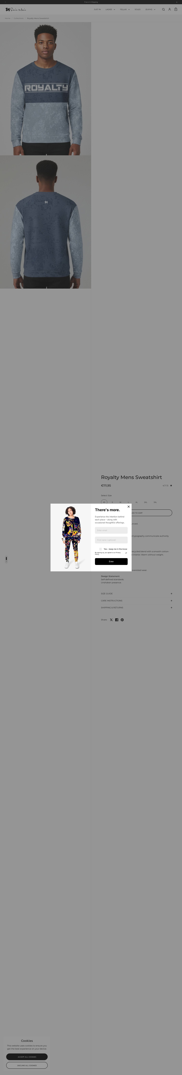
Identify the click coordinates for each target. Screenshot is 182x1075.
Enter (111, 561)
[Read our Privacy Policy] (126, 552)
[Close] (129, 507)
